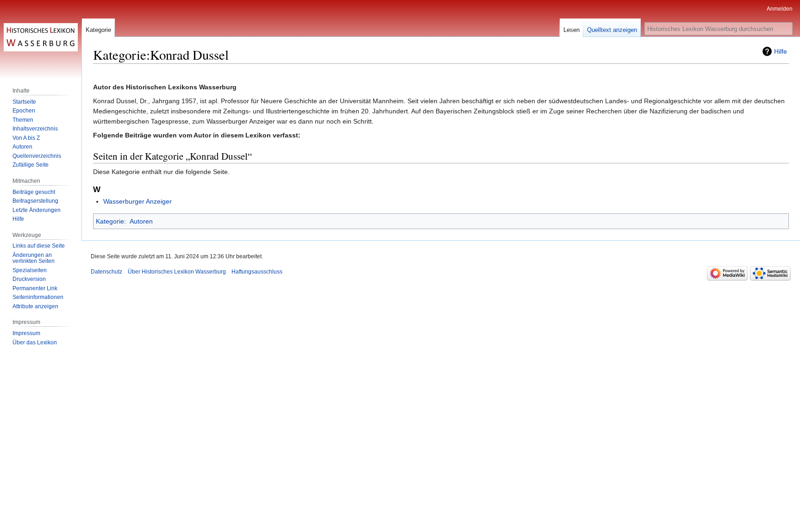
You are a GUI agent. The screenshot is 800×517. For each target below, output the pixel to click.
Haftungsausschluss (256, 271)
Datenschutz (106, 271)
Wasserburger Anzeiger (137, 201)
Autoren (141, 221)
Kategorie (110, 221)
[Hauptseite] (41, 37)
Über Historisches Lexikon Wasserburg (177, 271)
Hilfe (780, 51)
